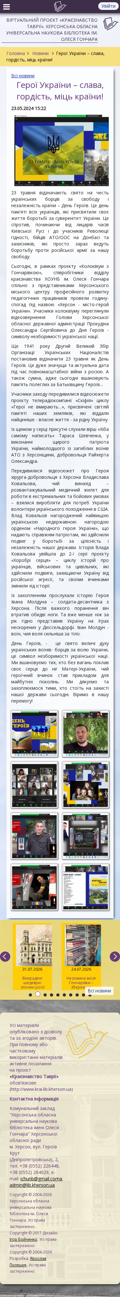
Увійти (108, 6)
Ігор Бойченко (23, 1239)
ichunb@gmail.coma (41, 1179)
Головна (15, 53)
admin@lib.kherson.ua (32, 1185)
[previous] (5, 956)
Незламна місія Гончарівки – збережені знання (24, 978)
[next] (115, 956)
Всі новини (23, 76)
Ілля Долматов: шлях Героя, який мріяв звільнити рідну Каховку (73, 978)
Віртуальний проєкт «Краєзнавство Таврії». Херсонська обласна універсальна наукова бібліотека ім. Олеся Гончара (52, 29)
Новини (40, 53)
